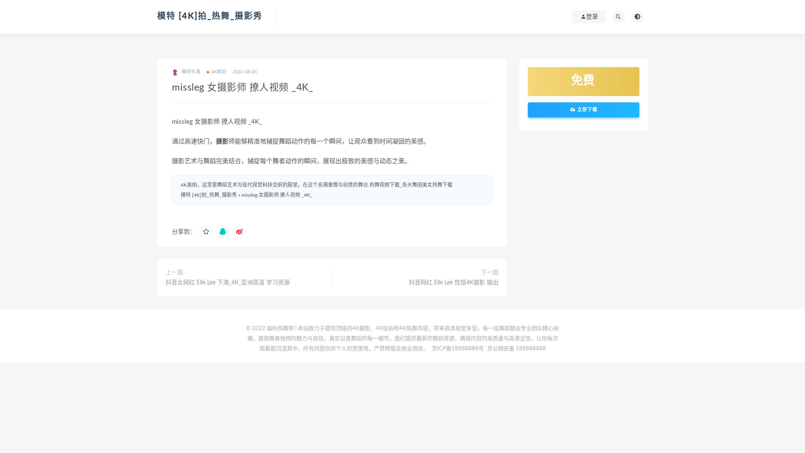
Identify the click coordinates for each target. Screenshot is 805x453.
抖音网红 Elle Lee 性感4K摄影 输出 (454, 283)
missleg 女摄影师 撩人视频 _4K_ (277, 195)
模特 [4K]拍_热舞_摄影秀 (209, 16)
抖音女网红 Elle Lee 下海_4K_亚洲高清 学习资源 (228, 283)
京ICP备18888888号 (458, 348)
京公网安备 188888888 (516, 348)
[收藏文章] (206, 232)
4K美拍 (218, 72)
